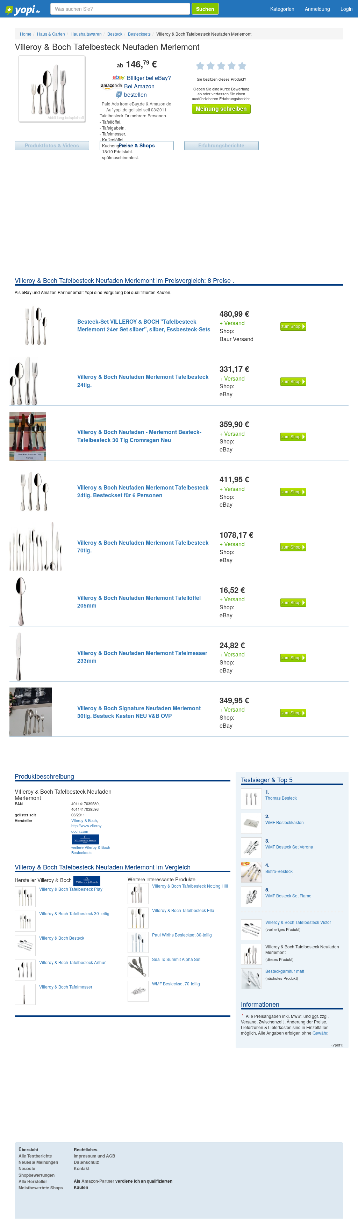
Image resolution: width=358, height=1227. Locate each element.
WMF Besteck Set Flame (288, 895)
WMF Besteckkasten (284, 822)
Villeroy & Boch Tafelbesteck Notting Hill (190, 886)
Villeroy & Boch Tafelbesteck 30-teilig (74, 913)
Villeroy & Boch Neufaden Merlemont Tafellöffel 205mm (139, 601)
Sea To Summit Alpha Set (176, 959)
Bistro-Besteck (279, 871)
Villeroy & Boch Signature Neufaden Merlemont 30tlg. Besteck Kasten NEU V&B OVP (139, 712)
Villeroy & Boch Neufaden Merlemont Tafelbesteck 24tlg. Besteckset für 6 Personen (143, 491)
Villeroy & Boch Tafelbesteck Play (70, 889)
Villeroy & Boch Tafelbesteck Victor (298, 922)
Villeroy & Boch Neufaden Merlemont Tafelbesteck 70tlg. (143, 546)
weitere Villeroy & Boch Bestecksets (90, 849)
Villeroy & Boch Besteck (61, 938)
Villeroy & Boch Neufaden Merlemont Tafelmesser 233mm (142, 656)
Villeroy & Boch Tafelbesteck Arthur (72, 962)
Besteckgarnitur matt (284, 971)
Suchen (205, 8)
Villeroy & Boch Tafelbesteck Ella (183, 910)
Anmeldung (317, 8)
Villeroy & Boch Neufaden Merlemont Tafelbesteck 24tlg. (143, 380)
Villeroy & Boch (84, 820)
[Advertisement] (179, 223)
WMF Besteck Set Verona (289, 847)
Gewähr (320, 1033)
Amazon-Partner (97, 1181)
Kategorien (282, 8)
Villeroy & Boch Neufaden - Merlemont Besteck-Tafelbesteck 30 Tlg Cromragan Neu (139, 435)
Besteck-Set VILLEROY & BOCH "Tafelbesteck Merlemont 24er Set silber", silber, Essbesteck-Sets (143, 325)
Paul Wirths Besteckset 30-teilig (182, 935)
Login (347, 8)
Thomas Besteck (281, 798)
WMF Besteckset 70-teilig (176, 983)
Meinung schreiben (221, 108)
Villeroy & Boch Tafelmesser (65, 987)
